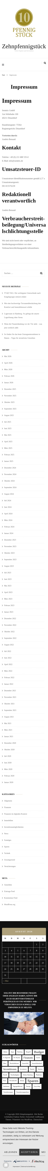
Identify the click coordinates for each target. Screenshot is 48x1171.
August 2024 (9, 494)
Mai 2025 (7, 435)
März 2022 (8, 671)
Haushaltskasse (14, 1063)
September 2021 (10, 710)
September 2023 (10, 560)
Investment (23, 1069)
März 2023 (8, 599)
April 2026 (8, 363)
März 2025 (8, 448)
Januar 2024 (8, 533)
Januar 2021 (8, 737)
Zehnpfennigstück (24, 46)
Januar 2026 (8, 383)
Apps (12, 1052)
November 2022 (10, 625)
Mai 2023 (7, 586)
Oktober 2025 (9, 402)
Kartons (40, 1069)
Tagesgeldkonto (18, 1086)
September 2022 (10, 638)
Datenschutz (38, 1120)
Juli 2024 (7, 501)
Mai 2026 (7, 356)
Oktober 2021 (9, 704)
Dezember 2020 (10, 743)
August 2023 (9, 566)
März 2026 (8, 369)
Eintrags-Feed (9, 891)
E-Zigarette (6, 1057)
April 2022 (8, 664)
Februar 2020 (9, 776)
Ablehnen (10, 1152)
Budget (39, 1052)
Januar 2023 (8, 612)
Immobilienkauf (37, 1063)
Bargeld (28, 1052)
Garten (38, 1057)
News (6, 834)
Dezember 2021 (10, 691)
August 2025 (9, 415)
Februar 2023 (9, 605)
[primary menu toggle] (3, 64)
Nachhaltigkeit (15, 1075)
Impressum (16, 1166)
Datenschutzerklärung (28, 1166)
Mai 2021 (7, 723)
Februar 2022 (9, 678)
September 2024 (10, 487)
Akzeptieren (29, 1152)
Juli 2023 (7, 573)
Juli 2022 (7, 651)
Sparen (6, 847)
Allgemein (8, 801)
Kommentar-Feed (10, 898)
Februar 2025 (9, 455)
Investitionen (10, 1069)
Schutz (22, 1080)
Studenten (6, 1086)
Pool (4, 1080)
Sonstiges (7, 840)
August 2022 (9, 645)
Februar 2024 (9, 527)
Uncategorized (9, 860)
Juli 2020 (7, 756)
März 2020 (8, 769)
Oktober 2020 (9, 750)
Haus (4, 1063)
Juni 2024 (7, 507)
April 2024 (8, 514)
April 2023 (8, 592)
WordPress (28, 1120)
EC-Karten (17, 1057)
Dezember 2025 (10, 389)
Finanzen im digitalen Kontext (15, 814)
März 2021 (8, 730)
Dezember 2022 (10, 619)
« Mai (5, 981)
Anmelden (8, 885)
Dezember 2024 (10, 468)
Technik (7, 853)
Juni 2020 (7, 763)
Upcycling (37, 1086)
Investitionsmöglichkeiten (13, 827)
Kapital (32, 1069)
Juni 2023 (7, 579)
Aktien (5, 1052)
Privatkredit (13, 1080)
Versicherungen (10, 866)
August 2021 (9, 717)
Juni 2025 (7, 428)
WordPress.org (9, 904)
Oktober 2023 (9, 553)
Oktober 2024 (9, 481)
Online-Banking (28, 1075)
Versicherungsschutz (22, 1092)
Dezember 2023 (10, 540)
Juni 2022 (7, 658)
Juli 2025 (7, 422)
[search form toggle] (45, 63)
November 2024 (10, 474)
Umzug (28, 1086)
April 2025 (8, 442)
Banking (20, 1052)
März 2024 (8, 520)
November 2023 (10, 546)
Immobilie (25, 1063)
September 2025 (10, 409)
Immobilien (8, 820)
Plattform (39, 1075)
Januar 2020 (8, 782)
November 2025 (10, 396)
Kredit (5, 1075)
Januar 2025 (8, 461)
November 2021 (10, 697)
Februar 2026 (9, 376)
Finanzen (7, 807)
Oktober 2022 (9, 632)
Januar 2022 (8, 684)
